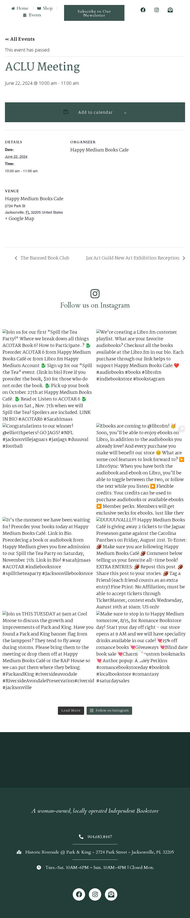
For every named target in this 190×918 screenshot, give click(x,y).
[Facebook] (143, 10)
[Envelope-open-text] (170, 10)
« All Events (20, 39)
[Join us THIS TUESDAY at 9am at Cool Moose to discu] (48, 656)
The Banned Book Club (44, 258)
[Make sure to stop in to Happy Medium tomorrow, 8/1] (142, 656)
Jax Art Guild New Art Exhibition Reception (133, 258)
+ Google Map (19, 219)
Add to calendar (95, 112)
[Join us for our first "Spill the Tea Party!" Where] (48, 375)
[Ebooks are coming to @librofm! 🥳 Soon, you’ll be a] (142, 469)
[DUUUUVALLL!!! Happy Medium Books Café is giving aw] (142, 562)
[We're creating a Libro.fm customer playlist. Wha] (142, 375)
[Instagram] (157, 10)
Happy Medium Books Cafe (99, 150)
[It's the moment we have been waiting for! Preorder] (48, 562)
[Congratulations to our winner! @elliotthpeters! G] (48, 469)
